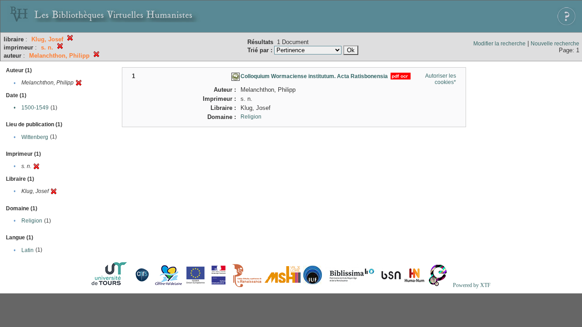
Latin (27, 250)
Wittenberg (34, 137)
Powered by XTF (472, 285)
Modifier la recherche (499, 43)
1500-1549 (35, 107)
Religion (31, 221)
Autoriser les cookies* (440, 79)
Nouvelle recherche (555, 43)
